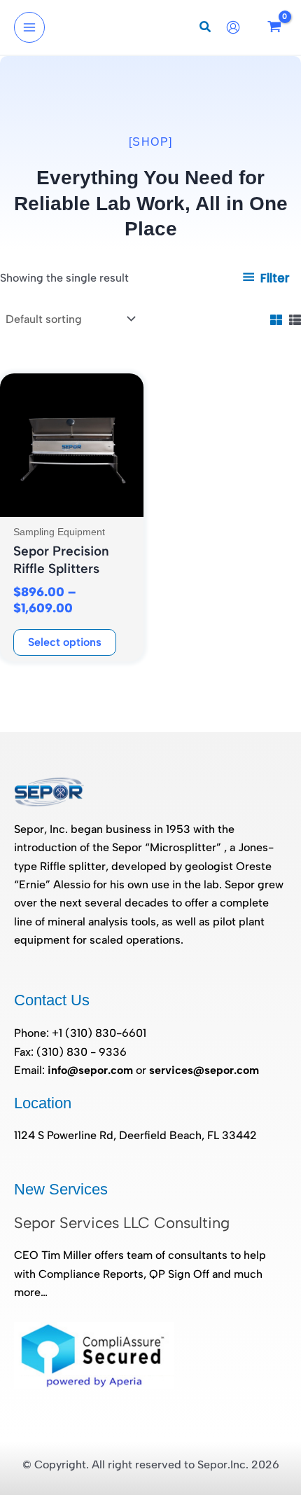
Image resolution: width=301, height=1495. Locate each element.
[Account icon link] (236, 27)
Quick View (72, 503)
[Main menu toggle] (29, 27)
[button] (206, 28)
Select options (65, 642)
